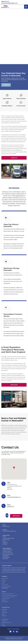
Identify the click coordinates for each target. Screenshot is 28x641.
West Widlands (5, 619)
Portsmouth (4, 620)
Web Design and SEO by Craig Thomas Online (14, 638)
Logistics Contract (5, 598)
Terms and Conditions (6, 586)
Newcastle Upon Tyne (6, 622)
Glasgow (4, 625)
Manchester (4, 610)
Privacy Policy (5, 584)
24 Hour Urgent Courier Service (8, 596)
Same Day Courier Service (7, 593)
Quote (3, 583)
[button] (26, 7)
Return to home (5, 578)
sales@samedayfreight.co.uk (9, 3)
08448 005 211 (5, 1)
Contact (3, 581)
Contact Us (6, 84)
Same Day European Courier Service (9, 595)
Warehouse (4, 599)
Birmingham (4, 609)
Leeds (3, 623)
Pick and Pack (5, 601)
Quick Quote (14, 384)
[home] (5, 7)
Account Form (5, 587)
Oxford (3, 614)
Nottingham (4, 615)
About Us (4, 579)
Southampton (4, 612)
